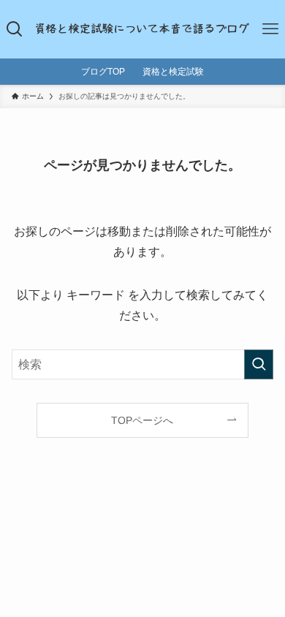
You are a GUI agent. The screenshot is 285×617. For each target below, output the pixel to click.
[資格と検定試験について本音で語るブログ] (143, 29)
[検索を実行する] (258, 364)
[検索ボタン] (15, 29)
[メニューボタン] (270, 29)
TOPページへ (142, 420)
